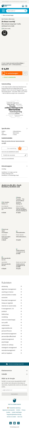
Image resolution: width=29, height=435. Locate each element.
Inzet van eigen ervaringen (6, 237)
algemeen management (9, 289)
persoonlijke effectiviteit (9, 336)
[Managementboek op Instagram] (18, 423)
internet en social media (9, 306)
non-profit (5, 322)
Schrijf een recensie (9, 155)
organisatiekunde (7, 328)
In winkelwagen (12, 73)
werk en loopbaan (7, 353)
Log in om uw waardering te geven (10, 151)
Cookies (8, 412)
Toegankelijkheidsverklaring (14, 414)
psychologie (5, 342)
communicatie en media (9, 295)
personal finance (7, 331)
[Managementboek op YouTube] (14, 423)
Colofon (18, 410)
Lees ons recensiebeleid (8, 158)
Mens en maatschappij (8, 15)
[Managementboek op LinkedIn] (10, 423)
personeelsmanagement (9, 333)
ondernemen (5, 325)
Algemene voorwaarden (8, 410)
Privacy (23, 410)
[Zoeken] (26, 10)
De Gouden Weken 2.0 (7, 208)
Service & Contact (11, 416)
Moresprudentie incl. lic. (6, 264)
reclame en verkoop (7, 345)
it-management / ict (8, 308)
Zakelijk (4, 374)
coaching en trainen (7, 292)
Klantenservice (7, 370)
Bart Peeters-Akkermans (8, 19)
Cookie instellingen (17, 412)
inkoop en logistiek (7, 303)
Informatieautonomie (21, 236)
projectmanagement (8, 339)
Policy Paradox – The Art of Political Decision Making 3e (21, 209)
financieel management (9, 300)
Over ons (19, 416)
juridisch (4, 311)
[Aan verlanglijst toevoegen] (25, 73)
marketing (5, 317)
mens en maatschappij (8, 320)
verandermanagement (8, 350)
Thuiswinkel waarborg (14, 408)
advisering (5, 286)
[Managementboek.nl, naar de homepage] (6, 6)
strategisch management (9, 347)
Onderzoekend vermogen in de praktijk (20, 265)
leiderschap (5, 314)
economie (4, 297)
